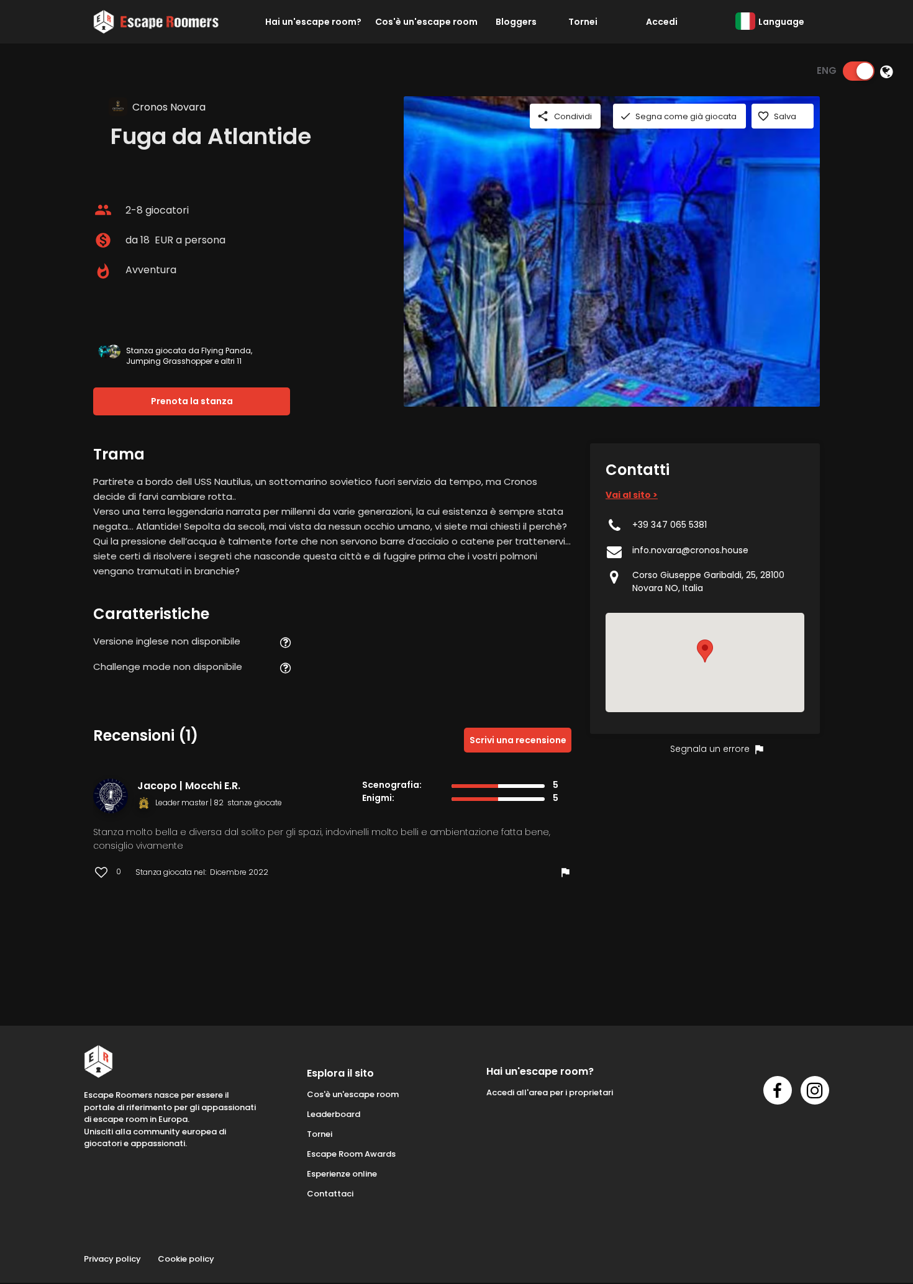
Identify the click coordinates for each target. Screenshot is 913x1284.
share (543, 116)
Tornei (582, 22)
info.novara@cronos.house (690, 550)
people (103, 210)
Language (781, 22)
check (625, 116)
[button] (705, 651)
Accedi (662, 22)
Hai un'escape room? (313, 22)
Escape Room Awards (351, 1154)
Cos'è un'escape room (426, 22)
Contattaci (330, 1194)
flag (565, 872)
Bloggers (516, 22)
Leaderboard (333, 1114)
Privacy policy (112, 1259)
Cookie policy (186, 1259)
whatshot (103, 271)
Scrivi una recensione (518, 740)
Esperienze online (342, 1174)
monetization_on (103, 240)
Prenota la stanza (192, 401)
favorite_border (763, 116)
